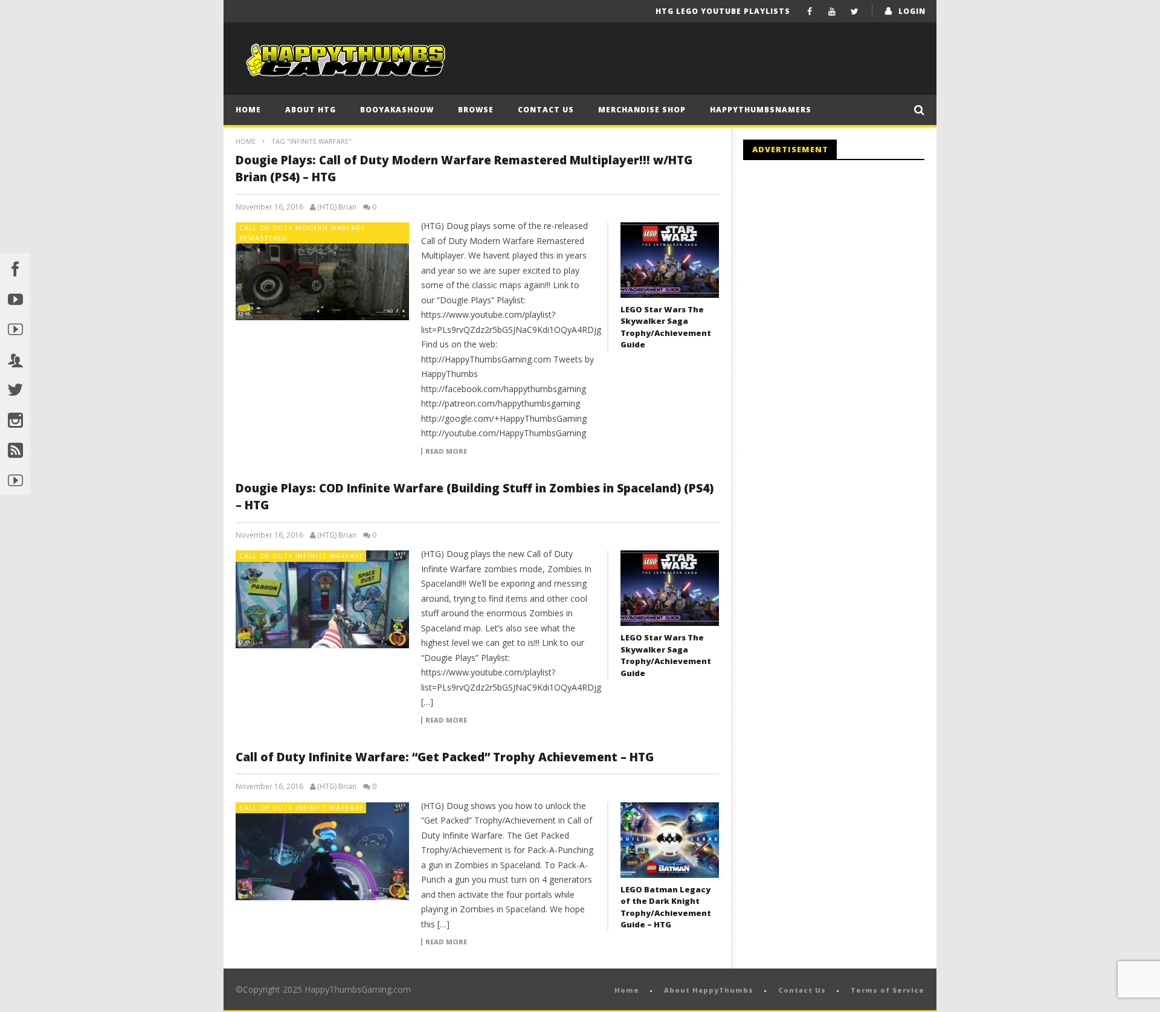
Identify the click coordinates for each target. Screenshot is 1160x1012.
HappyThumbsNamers (760, 110)
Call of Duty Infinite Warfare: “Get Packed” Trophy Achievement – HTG (445, 757)
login (912, 11)
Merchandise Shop (642, 110)
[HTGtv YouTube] (15, 329)
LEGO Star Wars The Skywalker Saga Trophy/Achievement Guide (665, 327)
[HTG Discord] (15, 359)
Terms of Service (887, 989)
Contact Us (546, 110)
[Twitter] (854, 11)
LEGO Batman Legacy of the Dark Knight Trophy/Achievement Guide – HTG (665, 907)
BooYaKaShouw (397, 110)
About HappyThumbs (708, 989)
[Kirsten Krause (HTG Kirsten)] (15, 480)
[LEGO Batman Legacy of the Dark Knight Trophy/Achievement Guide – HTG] (669, 840)
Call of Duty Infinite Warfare (301, 555)
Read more (446, 451)
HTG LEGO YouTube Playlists (723, 11)
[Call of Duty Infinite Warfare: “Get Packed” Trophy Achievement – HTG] (323, 851)
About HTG (310, 110)
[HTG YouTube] (15, 298)
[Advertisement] (844, 268)
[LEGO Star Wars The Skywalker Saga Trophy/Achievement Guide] (669, 260)
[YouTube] (832, 11)
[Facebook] (810, 11)
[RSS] (15, 449)
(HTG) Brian (336, 207)
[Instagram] (15, 419)
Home (248, 110)
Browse (476, 110)
